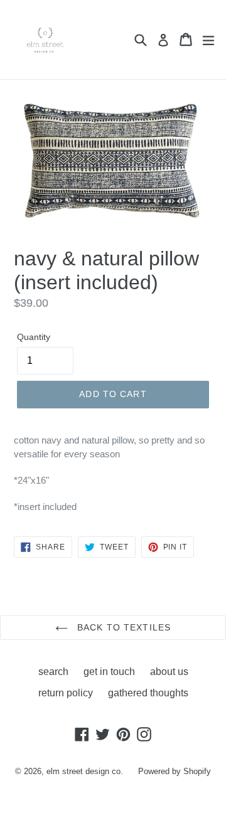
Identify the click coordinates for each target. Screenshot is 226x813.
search (53, 671)
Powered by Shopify (174, 771)
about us (169, 671)
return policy (65, 693)
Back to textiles (122, 627)
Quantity (33, 337)
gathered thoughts (148, 693)
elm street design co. (84, 771)
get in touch (109, 671)
